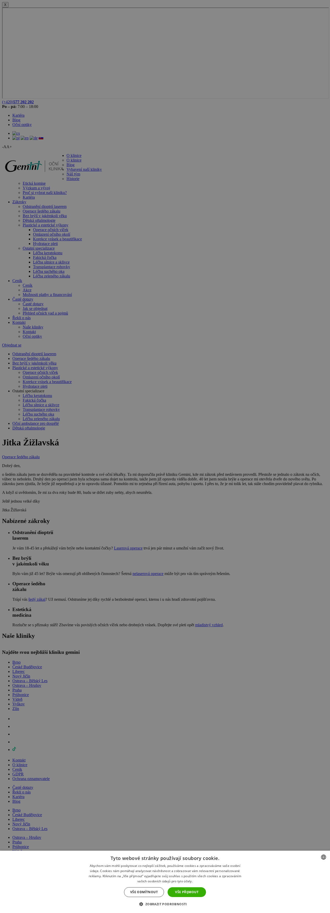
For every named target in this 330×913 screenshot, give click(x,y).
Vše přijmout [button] (187, 892)
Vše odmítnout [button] (144, 892)
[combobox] (323, 857)
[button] (165, 904)
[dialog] (165, 882)
